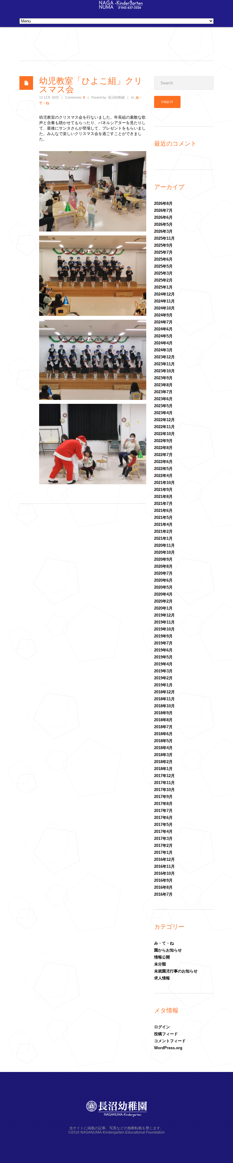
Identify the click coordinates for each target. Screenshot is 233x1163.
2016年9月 (163, 880)
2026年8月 (163, 203)
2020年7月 (163, 573)
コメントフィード (170, 1041)
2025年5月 (163, 266)
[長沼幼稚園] (121, 7)
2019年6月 (163, 650)
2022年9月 (163, 440)
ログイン (162, 1027)
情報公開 (162, 957)
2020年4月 (163, 594)
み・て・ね (164, 943)
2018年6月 (163, 734)
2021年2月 (163, 531)
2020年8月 (163, 566)
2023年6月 (163, 399)
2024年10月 (164, 308)
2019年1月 (163, 685)
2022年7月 (163, 454)
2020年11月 (164, 545)
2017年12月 (164, 775)
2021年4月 (163, 524)
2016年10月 (164, 873)
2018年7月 (163, 727)
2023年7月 (163, 392)
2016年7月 (163, 894)
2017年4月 (163, 831)
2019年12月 (164, 615)
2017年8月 (163, 803)
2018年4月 (163, 747)
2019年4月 (163, 664)
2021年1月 (163, 538)
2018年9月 (163, 713)
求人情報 (162, 978)
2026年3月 (163, 231)
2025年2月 (163, 280)
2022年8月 (163, 447)
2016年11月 (164, 866)
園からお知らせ (168, 950)
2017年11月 (164, 782)
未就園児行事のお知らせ (176, 971)
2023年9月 (163, 378)
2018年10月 (164, 706)
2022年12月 (164, 420)
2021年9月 (163, 489)
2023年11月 (164, 364)
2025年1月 (163, 287)
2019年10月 (164, 629)
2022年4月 (163, 475)
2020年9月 (163, 559)
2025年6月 (163, 259)
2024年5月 (163, 336)
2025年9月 (163, 245)
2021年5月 (163, 517)
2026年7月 (163, 210)
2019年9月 (163, 636)
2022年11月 (164, 426)
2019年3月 (163, 671)
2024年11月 (164, 301)
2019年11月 (164, 622)
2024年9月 (163, 315)
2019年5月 (163, 657)
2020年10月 (164, 552)
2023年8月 (163, 385)
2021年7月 (163, 503)
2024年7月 (163, 322)
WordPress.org (168, 1048)
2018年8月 (163, 720)
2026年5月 (163, 224)
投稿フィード (166, 1034)
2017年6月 (163, 817)
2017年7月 (163, 810)
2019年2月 (163, 678)
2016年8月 (163, 887)
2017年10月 (164, 789)
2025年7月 (163, 252)
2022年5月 (163, 468)
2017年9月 (163, 796)
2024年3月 (163, 350)
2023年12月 (164, 357)
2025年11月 (164, 238)
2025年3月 (163, 273)
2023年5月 (163, 406)
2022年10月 (164, 433)
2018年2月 (163, 761)
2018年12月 (164, 692)
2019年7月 (163, 643)
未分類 (160, 964)
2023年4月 (163, 413)
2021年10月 (164, 482)
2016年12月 (164, 859)
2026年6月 (163, 217)
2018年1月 (163, 768)
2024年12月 (164, 294)
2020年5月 (163, 587)
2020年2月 (163, 601)
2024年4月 (163, 343)
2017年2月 (163, 845)
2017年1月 (163, 852)
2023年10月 (164, 371)
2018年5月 (163, 741)
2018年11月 (164, 699)
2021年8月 (163, 496)
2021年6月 (163, 510)
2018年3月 (163, 754)
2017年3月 (163, 838)
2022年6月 (163, 461)
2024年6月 (163, 329)
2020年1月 (163, 608)
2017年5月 (163, 824)
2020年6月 (163, 580)
